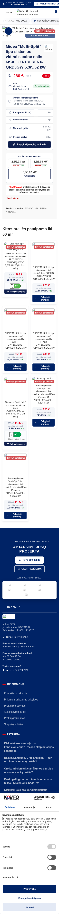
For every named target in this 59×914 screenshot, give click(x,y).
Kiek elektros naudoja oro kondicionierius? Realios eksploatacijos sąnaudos (29, 747)
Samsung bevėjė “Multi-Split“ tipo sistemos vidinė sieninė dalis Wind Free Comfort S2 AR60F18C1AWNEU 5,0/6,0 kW (43, 394)
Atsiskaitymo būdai (15, 711)
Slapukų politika (13, 724)
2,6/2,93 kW (18, 163)
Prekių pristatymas (15, 705)
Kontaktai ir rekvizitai (16, 693)
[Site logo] (33, 12)
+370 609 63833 (31, 560)
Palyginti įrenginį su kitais (31, 144)
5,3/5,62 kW (30, 174)
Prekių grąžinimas (14, 718)
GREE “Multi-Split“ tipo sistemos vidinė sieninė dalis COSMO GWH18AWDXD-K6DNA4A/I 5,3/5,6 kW (44, 273)
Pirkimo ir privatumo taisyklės (21, 699)
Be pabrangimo (42, 86)
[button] (5, 31)
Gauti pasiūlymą (31, 569)
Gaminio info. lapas (16, 439)
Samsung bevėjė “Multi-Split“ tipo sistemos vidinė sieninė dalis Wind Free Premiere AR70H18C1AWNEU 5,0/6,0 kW (15, 487)
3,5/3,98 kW (41, 163)
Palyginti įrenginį (17, 292)
